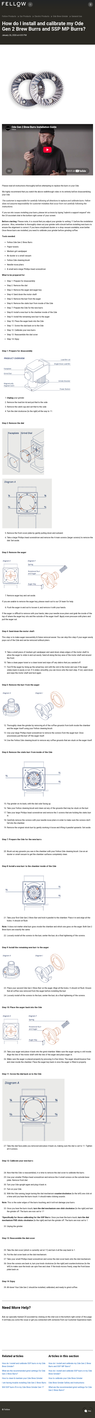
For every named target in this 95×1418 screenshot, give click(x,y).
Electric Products (42, 16)
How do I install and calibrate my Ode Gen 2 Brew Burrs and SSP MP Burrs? (69, 1365)
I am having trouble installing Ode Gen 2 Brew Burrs (24, 1383)
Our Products (25, 16)
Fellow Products (9, 16)
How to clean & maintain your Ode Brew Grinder (22, 1378)
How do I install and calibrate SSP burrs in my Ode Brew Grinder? (23, 1365)
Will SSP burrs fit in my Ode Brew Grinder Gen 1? (23, 1387)
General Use (76, 16)
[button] (30, 4)
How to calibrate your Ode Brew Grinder (65, 1378)
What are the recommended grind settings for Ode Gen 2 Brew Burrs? (23, 1372)
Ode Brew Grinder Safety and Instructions (66, 1383)
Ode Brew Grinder (60, 16)
